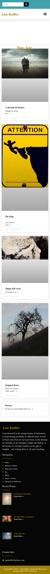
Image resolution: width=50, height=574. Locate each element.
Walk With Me (19, 533)
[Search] (26, 4)
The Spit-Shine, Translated (24, 516)
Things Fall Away (13, 288)
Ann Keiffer (10, 14)
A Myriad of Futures (15, 107)
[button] (45, 14)
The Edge (9, 216)
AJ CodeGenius (30, 571)
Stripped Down (12, 385)
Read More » (18, 496)
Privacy (8, 405)
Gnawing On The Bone (22, 494)
